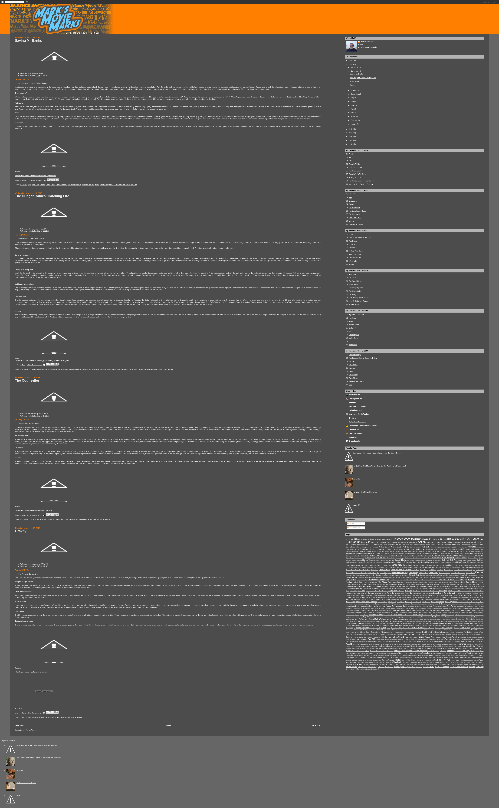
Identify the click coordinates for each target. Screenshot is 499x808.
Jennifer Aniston (401, 597)
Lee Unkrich (476, 612)
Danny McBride (435, 567)
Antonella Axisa (452, 549)
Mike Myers (443, 625)
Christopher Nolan (410, 562)
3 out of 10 (436, 539)
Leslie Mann (397, 615)
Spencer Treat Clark (439, 653)
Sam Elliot (363, 648)
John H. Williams (382, 602)
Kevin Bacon (428, 610)
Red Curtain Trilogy (439, 639)
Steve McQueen (416, 655)
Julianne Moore (432, 606)
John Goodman (371, 602)
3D (33, 717)
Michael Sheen (357, 625)
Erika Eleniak (407, 579)
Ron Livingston (356, 646)
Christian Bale (462, 560)
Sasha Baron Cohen (476, 648)
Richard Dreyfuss (390, 641)
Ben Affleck (452, 551)
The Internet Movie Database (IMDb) (363, 426)
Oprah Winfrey (354, 632)
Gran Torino (353, 365)
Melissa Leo (463, 621)
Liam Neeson (417, 615)
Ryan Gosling (457, 646)
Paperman (408, 632)
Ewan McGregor (456, 579)
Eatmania (352, 403)
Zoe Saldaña (355, 669)
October (354, 90)
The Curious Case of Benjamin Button (363, 358)
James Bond (391, 593)
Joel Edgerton (445, 599)
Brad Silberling (365, 555)
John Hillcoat (401, 602)
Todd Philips (356, 662)
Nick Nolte (364, 630)
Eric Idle (392, 579)
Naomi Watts (399, 628)
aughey (398, 551)
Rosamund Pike (375, 646)
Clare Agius (476, 562)
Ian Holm (423, 588)
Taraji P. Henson (414, 657)
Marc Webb (445, 617)
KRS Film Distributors (357, 406)
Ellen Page (418, 577)
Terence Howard (448, 657)
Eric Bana (385, 579)
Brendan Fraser (396, 555)
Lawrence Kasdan (459, 612)
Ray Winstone (394, 639)
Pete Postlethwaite (431, 634)
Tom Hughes (430, 662)
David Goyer (359, 570)
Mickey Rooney (422, 625)
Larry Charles (427, 612)
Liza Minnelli (450, 615)
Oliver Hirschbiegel (464, 630)
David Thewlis (396, 570)
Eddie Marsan (433, 575)
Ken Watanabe (406, 610)
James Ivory (460, 593)
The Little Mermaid (375, 660)
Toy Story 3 (353, 295)
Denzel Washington (469, 570)
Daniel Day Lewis (382, 567)
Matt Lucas (366, 621)
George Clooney (66, 717)
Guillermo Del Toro (456, 584)
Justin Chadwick (362, 608)
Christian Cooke (471, 560)
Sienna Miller (382, 653)
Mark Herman (350, 619)
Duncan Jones (365, 575)
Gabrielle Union (423, 582)
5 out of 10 (27, 519)
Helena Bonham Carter (454, 586)
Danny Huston (424, 567)
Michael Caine (398, 623)
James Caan (400, 593)
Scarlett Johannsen (358, 651)
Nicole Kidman (392, 630)
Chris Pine (453, 560)
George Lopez (356, 584)
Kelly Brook (378, 610)
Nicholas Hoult (465, 628)
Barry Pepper (432, 551)
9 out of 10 (365, 542)
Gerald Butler (397, 584)
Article (374, 551)
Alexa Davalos (414, 544)
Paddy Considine (399, 632)
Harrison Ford (394, 586)
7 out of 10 (477, 538)
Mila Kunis (459, 625)
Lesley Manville (388, 615)
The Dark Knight (355, 355)
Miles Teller (466, 625)
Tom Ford (381, 662)
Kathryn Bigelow (462, 608)
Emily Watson (456, 577)
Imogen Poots (466, 588)
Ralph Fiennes (362, 639)
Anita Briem (480, 547)
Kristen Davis (398, 612)
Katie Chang (480, 608)
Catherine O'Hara (473, 558)
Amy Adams (356, 547)
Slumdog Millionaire (356, 381)
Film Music (382, 582)
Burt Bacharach (359, 558)
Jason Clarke (402, 595)
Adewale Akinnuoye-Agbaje (464, 542)
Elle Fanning (402, 577)
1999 (380, 539)
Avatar (351, 321)
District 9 (352, 328)
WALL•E (352, 361)
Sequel (150, 369)
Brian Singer (425, 555)
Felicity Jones (358, 582)
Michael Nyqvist (458, 623)
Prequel (427, 637)
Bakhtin (410, 551)
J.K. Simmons (400, 591)
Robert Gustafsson (374, 644)
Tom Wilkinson (440, 662)
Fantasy (349, 582)
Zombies (363, 669)
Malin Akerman (422, 617)
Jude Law (395, 606)
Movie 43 (356, 505)
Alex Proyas (405, 544)
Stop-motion (454, 655)
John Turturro (382, 604)
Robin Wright (445, 644)
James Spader (355, 595)
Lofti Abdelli (458, 615)
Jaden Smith (350, 593)
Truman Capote (368, 664)
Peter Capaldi (449, 634)
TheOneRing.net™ (356, 433)
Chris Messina (437, 560)
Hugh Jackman (381, 588)
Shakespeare (475, 651)
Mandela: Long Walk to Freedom (361, 184)
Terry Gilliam (466, 657)
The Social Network (356, 281)
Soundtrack (427, 653)
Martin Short (434, 619)
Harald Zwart (385, 586)
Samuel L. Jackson (423, 648)
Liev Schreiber (426, 615)
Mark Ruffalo (359, 619)
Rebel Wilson (423, 639)
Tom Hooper (422, 662)
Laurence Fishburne (448, 612)
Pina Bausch (413, 637)
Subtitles (472, 655)
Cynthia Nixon (478, 565)
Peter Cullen (465, 634)
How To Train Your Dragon (358, 301)
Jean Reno (355, 597)
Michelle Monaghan (374, 625)
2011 (351, 133)
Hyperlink (409, 588)
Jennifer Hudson (422, 597)
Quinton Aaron (463, 637)
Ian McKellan (431, 588)
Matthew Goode (383, 621)
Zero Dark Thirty (355, 218)
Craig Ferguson (430, 565)
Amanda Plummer (43, 369)
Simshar (410, 653)
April (352, 113)
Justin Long (376, 608)
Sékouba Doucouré (433, 651)
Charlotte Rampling (380, 560)
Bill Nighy (444, 553)
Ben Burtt (469, 551)
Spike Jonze (448, 653)
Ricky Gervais (412, 641)
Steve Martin (406, 655)
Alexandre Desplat (424, 544)
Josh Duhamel (364, 606)
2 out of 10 (385, 539)
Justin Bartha (353, 608)
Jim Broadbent (376, 599)
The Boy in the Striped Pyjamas (365, 492)
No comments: (37, 180)
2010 (351, 137)
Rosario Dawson (387, 646)
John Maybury (471, 602)
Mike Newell (451, 625)
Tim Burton (411, 660)
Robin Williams (436, 644)
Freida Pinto (403, 582)
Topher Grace (474, 662)
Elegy (351, 371)
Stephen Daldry (358, 655)
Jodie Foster (428, 599)
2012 (351, 129)
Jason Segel (444, 595)
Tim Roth (447, 660)
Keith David (371, 610)
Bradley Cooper (375, 555)
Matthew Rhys (411, 621)
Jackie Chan (442, 591)
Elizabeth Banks (68, 369)
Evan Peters (434, 579)
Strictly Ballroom (463, 655)
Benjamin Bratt (399, 553)
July (352, 102)
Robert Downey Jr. (352, 644)
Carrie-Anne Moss (410, 558)
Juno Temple (474, 606)
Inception (352, 274)
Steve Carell (397, 655)
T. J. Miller (400, 657)
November (355, 71)
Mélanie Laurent (454, 621)
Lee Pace (469, 612)
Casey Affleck (437, 558)
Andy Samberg (416, 547)
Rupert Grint (420, 646)
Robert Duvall (364, 644)
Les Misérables (354, 208)
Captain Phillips (354, 164)
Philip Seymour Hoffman (135, 369)
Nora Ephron (440, 630)
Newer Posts (20, 725)
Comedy (42, 184)
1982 (369, 539)
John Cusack (360, 602)
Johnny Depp (410, 604)
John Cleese (350, 602)
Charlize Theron (368, 560)
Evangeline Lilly (444, 579)
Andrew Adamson (373, 547)
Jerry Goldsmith (464, 597)
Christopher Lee (370, 562)
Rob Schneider (455, 641)
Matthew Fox (374, 621)
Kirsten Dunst (362, 612)
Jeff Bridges (363, 597)
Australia (352, 368)
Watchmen (353, 345)
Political (421, 637)
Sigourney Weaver (392, 653)
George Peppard (377, 584)
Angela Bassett (441, 547)
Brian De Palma (407, 555)
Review (474, 639)
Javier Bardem (73, 519)
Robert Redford (393, 644)
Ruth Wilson (118, 184)
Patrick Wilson (459, 632)
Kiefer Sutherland (466, 610)
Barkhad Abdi (423, 551)
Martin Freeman (392, 619)
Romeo (469, 644)
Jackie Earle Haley (454, 591)
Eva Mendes (426, 579)
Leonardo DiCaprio (376, 615)
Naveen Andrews (429, 628)
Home (168, 725)
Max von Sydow (435, 621)
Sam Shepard (398, 648)
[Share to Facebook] (55, 179)
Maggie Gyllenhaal (402, 617)
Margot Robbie (453, 617)
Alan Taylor (379, 544)
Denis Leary (440, 570)
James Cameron (411, 593)
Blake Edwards (479, 553)
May (352, 109)
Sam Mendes (370, 648)
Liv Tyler (444, 615)
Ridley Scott (106, 519)
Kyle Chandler (418, 612)
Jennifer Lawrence (89, 369)
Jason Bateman (391, 595)
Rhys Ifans (480, 639)
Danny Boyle (404, 567)
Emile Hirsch (427, 577)
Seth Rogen (466, 651)
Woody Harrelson (168, 369)
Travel (481, 662)
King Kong (354, 612)
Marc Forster (435, 617)
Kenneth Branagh (418, 610)
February (354, 120)
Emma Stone (466, 577)
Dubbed (358, 575)
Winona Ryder (399, 667)
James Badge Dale (380, 593)
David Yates (405, 570)
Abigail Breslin (402, 542)
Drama (53, 184)
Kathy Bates (472, 608)
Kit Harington (371, 612)
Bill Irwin (429, 553)
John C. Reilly (472, 599)
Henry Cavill (467, 586)
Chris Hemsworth (427, 560)
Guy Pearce (476, 584)
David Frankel (475, 567)
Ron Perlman (365, 646)
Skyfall (351, 204)
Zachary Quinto (474, 667)
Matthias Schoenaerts (422, 621)
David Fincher (466, 567)
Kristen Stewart (407, 612)
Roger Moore (453, 644)
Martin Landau (403, 619)
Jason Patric (411, 595)
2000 (390, 539)
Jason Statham (453, 595)
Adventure (477, 542)
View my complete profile (367, 47)
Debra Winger (424, 570)
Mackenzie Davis (381, 617)
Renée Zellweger (466, 639)
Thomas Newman (388, 660)
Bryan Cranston (478, 555)
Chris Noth (445, 560)
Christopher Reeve (439, 562)
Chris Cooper (410, 560)
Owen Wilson (381, 632)
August (353, 98)
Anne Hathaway (386, 549)
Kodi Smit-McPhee (380, 612)
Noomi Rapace (430, 630)
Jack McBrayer (425, 591)
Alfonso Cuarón (44, 717)
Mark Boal (480, 617)
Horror (353, 588)
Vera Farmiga (389, 664)
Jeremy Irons (445, 597)
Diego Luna (380, 573)
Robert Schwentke (404, 644)
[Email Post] (44, 180)
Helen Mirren (441, 586)
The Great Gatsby (355, 171)
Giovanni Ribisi (427, 584)
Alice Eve (452, 544)
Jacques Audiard (466, 591)
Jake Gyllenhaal (368, 593)
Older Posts (316, 725)
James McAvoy (469, 593)
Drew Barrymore (351, 575)
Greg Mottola (447, 584)
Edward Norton (473, 575)
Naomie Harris (407, 628)
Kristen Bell (389, 612)
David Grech (366, 570)
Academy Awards (412, 542)
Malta (429, 617)
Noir (424, 630)
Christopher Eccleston (357, 562)
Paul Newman (368, 634)
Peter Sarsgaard (358, 637)
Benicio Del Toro (390, 553)
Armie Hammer (475, 549)
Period (111, 184)
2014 (351, 61)
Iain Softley (416, 588)
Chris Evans (418, 560)
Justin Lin (370, 608)
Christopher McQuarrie (395, 562)
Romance (462, 644)
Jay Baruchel (474, 595)
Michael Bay (388, 623)
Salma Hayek (355, 648)
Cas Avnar (428, 558)
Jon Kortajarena (429, 604)
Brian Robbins (416, 555)
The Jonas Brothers (363, 660)
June (353, 105)
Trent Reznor (350, 664)
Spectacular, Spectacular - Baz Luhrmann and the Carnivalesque (377, 453)
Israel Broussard (371, 591)
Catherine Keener (460, 558)
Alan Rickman (371, 544)
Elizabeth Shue (393, 577)
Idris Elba (448, 588)
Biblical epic (415, 553)
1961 (358, 539)
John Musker (350, 604)
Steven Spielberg (435, 655)
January (354, 124)
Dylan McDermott (403, 575)
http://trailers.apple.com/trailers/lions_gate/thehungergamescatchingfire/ (42, 360)
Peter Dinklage (474, 634)
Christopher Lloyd (381, 562)
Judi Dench (403, 606)
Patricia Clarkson (438, 632)
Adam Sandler (442, 542)
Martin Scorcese (414, 619)
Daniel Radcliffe (393, 567)
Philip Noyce (376, 637)
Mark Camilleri (367, 41)
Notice (446, 630)
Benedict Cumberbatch (376, 553)
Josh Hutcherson (101, 369)
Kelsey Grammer (387, 610)
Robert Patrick (384, 644)
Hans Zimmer (376, 586)
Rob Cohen (429, 641)
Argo (350, 198)
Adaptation (34, 369)
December (355, 67)
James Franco (438, 593)
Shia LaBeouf (373, 653)
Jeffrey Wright (77, 369)
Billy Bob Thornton (453, 553)
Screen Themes (401, 651)
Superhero (480, 655)
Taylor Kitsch (431, 657)
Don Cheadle (433, 573)
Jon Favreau (419, 604)
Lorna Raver (470, 615)
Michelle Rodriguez (389, 625)
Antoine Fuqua (433, 549)
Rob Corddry (438, 641)
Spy (458, 653)
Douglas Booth (470, 573)
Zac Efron (445, 667)
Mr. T (378, 628)
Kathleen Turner (451, 608)
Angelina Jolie (451, 547)
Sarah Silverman (463, 648)
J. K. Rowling (383, 591)
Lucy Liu (348, 617)
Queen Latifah (441, 637)
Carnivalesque (400, 558)
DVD (383, 575)
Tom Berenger (365, 662)
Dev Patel (349, 573)
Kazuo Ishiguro (350, 610)
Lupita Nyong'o (356, 617)
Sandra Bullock (77, 717)
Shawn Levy (364, 653)
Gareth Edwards (440, 582)
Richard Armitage (358, 641)
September (355, 94)
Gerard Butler (406, 584)
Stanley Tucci (157, 369)
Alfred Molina (445, 544)
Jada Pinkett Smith (477, 591)
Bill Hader (423, 553)
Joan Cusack (419, 599)
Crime (61, 519)
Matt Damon (358, 621)
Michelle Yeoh (413, 625)
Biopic (29, 184)
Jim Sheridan (395, 599)
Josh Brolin (355, 606)
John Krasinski (416, 602)
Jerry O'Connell (474, 597)
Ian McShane (440, 588)
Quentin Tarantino (452, 637)
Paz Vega (397, 634)
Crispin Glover (458, 565)
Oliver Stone (475, 630)
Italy (377, 591)
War (439, 664)
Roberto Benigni (427, 644)
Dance (355, 567)
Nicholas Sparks (476, 628)
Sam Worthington (409, 648)
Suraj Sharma (350, 657)
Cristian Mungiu (468, 565)
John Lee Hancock (88, 184)
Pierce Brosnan (403, 637)
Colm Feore (387, 565)
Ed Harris (58, 717)
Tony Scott (467, 662)
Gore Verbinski (438, 584)
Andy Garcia (407, 547)
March (353, 116)
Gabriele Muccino (412, 582)
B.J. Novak (23, 184)
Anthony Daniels (398, 549)
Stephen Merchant (378, 655)
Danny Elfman (413, 568)
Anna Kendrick (365, 549)
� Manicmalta (354, 441)
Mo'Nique (352, 628)
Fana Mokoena (479, 579)
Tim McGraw (419, 660)
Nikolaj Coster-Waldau (415, 630)
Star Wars (474, 653)
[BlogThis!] (50, 179)
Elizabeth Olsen (383, 577)
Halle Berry (367, 586)
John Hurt (408, 602)
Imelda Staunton (457, 588)
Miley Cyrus (475, 625)
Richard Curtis (379, 641)
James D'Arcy (421, 593)
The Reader (353, 375)
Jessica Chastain (360, 599)
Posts (351, 524)
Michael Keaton (448, 623)
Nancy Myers (391, 628)
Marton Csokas (450, 619)
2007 (394, 539)
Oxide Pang (389, 632)
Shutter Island (354, 305)
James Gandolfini (450, 593)
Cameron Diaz (41, 519)
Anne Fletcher (375, 549)
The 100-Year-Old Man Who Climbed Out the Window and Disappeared (379, 466)
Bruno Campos (467, 555)
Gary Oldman (449, 582)
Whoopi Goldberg (462, 664)
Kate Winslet (422, 608)
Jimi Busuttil (411, 599)
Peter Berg (440, 634)
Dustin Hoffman (376, 575)
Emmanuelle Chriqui (363, 579)
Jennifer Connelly (411, 597)
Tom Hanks (126, 184)
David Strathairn (384, 570)
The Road (352, 318)
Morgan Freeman (362, 628)
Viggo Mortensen (401, 664)
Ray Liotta (379, 639)
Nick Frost (357, 630)
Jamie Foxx (365, 595)
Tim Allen (404, 660)
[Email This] (48, 179)
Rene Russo (456, 639)
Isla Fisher (361, 591)
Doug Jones (461, 573)
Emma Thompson (61, 184)
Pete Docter (421, 634)
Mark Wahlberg (380, 619)
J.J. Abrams (392, 591)
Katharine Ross (431, 608)
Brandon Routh (386, 555)
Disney (48, 184)
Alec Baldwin (397, 544)
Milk (350, 385)
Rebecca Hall (415, 639)
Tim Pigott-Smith (429, 660)
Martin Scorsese (424, 619)
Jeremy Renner (455, 597)
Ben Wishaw (364, 553)
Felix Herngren (368, 582)
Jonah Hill (438, 604)
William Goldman (362, 667)
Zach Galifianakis (462, 667)
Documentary (413, 573)
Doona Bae (454, 573)
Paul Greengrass (358, 634)
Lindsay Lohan (435, 615)
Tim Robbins (438, 660)
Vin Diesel (410, 664)
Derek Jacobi (479, 570)
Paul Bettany (468, 632)
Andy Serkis (426, 547)
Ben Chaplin (476, 551)
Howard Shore (361, 589)
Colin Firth (380, 565)
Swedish (369, 657)
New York (456, 628)
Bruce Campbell (435, 555)
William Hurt (381, 667)
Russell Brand (429, 646)
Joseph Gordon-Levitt (471, 604)
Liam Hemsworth (122, 369)
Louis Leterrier (479, 615)
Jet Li (368, 599)
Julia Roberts (412, 606)
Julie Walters (451, 606)
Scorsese (373, 651)
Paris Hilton (418, 632)
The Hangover (354, 335)
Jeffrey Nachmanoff (381, 597)
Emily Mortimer (446, 577)
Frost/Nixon (353, 378)
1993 (376, 539)
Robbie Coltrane (466, 641)
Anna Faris (349, 549)
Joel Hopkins (454, 599)
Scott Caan (379, 651)
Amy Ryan (364, 547)
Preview (434, 637)
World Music (426, 667)
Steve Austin (388, 655)
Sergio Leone (457, 651)
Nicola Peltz (372, 630)
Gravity (20, 531)
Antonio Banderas (463, 549)
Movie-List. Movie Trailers (359, 414)
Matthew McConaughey (398, 621)
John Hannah (392, 602)
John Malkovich (462, 602)
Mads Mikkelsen (391, 617)
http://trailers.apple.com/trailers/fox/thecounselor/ (33, 510)
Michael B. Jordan (378, 623)
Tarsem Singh (423, 657)
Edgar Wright (464, 575)
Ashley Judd (380, 551)
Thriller (398, 660)
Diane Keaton (356, 573)
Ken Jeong (396, 610)
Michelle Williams (402, 625)
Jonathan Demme (447, 604)
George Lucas (366, 584)
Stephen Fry (368, 655)
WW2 (432, 667)
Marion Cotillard (471, 617)
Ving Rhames (418, 664)
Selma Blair (443, 651)
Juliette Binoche (465, 606)
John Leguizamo (451, 602)
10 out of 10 (23, 717)
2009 (351, 140)
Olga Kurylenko (453, 630)
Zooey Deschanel (372, 669)
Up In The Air (354, 338)
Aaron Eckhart (376, 542)
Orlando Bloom (365, 632)
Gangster (431, 582)
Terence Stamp (458, 657)
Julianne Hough (421, 606)
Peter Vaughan (367, 637)
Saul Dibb (349, 651)
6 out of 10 (464, 539)
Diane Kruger (365, 573)
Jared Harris (381, 595)
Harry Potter (401, 586)
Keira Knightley (360, 610)
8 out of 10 (27, 369)
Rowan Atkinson (410, 646)
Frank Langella (393, 582)
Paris (412, 632)
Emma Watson (351, 579)
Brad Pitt (34, 519)
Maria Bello (462, 617)
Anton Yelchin (442, 549)
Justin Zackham (405, 608)
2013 (21, 369)
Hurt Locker (401, 588)
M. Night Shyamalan (368, 617)
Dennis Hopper (448, 570)
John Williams (392, 604)
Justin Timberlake (395, 608)
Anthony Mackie (422, 549)
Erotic (413, 579)
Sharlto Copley (355, 653)
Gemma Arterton (459, 582)
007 (347, 539)
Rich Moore (349, 641)
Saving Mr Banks (28, 40)
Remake (448, 639)
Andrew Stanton (396, 547)
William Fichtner (351, 667)
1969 (362, 539)
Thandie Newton (476, 657)
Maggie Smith (412, 617)
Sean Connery (413, 651)
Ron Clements (475, 644)
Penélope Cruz (97, 519)
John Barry (462, 599)
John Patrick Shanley (360, 604)
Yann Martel (438, 667)
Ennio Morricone (375, 580)
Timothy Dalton (455, 660)
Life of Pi (352, 194)
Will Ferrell (472, 664)
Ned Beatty (438, 628)
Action (36, 717)
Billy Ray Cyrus (464, 553)
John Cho (481, 599)
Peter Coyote (457, 634)
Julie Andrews (442, 606)
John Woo (402, 604)
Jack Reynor (434, 591)
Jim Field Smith (385, 599)
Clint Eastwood (354, 565)
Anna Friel (356, 549)
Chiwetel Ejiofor (400, 560)
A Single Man (354, 325)
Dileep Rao (387, 573)
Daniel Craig (371, 568)
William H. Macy (372, 667)
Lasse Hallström (436, 612)
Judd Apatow (386, 606)
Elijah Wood (362, 577)
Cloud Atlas (353, 201)
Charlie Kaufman (357, 560)
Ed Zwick (426, 575)
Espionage (418, 579)
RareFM (371, 639)
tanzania (406, 657)
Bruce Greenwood (447, 555)
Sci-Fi (146, 369)
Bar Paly (416, 551)
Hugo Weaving (392, 588)
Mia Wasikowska (367, 623)
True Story (133, 184)
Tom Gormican (389, 662)
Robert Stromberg (416, 644)
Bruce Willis (458, 555)
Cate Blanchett (448, 558)
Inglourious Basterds (356, 315)
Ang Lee (433, 547)
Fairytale (464, 579)
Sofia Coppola (417, 653)
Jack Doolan (417, 591)
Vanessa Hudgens (378, 664)
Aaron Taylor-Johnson (389, 542)
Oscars (373, 632)
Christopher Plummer (425, 562)
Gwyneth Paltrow (356, 586)
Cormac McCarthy (53, 519)
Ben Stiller (356, 553)
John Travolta (372, 604)
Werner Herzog (445, 664)
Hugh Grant (371, 588)
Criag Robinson (441, 565)
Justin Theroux (385, 608)
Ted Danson (439, 657)
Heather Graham (430, 586)
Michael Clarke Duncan (420, 623)
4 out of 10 (446, 539)
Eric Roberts (399, 579)
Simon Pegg (402, 653)
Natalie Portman (418, 628)
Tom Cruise (374, 662)
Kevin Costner (438, 610)
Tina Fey (476, 660)
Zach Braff (453, 667)
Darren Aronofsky (455, 567)
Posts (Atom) (30, 730)
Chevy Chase (390, 560)
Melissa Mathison (473, 621)
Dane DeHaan (362, 567)
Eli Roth (355, 577)
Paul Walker (389, 634)
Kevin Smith (446, 610)
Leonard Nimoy (364, 615)
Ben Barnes (461, 551)
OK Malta (352, 418)
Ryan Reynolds (466, 646)
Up (350, 341)
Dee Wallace (432, 570)
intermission (475, 588)
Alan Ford (362, 544)
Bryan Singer (350, 558)
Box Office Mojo (355, 395)
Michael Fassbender (85, 519)
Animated (472, 547)
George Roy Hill (387, 584)
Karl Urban (414, 608)
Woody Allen (408, 667)
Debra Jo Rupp (414, 570)
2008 (351, 144)
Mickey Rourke (433, 625)
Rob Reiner (447, 641)
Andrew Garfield (384, 547)
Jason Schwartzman (74, 184)
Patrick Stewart (449, 632)
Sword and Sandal (378, 657)
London (464, 615)
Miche (365, 625)
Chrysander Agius (450, 562)
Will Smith (479, 664)
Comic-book (407, 565)
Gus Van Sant (467, 584)
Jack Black (409, 591)
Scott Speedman (388, 651)
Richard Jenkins (402, 641)
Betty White (408, 553)
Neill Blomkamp (447, 628)
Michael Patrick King (471, 623)
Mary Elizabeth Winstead (471, 619)
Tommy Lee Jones (450, 662)
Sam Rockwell (388, 648)
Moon (351, 331)
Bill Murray (436, 553)
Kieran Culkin (476, 610)
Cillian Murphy (461, 562)
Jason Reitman (420, 595)
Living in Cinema (355, 410)
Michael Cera (408, 623)
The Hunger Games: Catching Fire (42, 196)
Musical (97, 184)
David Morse (374, 570)
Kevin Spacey (455, 610)
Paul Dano (476, 632)
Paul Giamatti (104, 184)
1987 (373, 539)
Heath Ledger (419, 586)
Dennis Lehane (458, 570)
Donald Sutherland (56, 369)
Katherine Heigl (441, 608)
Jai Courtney (358, 593)
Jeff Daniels (371, 597)
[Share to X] (53, 179)
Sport (455, 653)
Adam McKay (431, 542)
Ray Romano (386, 639)
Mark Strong (369, 619)
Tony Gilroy (460, 662)
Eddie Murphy (443, 575)
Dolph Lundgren (423, 573)
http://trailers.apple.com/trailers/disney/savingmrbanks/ (35, 176)
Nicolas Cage (381, 630)
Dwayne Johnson (391, 575)
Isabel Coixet (354, 591)
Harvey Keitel (410, 586)
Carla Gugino (391, 558)
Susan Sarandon (360, 657)
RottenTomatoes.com (357, 422)
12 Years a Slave (355, 167)
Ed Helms (419, 575)
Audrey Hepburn (390, 551)
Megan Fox (445, 621)
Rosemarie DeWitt (398, 646)
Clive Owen (364, 565)
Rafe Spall (353, 639)
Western (454, 664)
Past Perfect (427, 632)
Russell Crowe (439, 646)
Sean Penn (423, 651)
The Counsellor (27, 380)
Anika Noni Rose (462, 547)
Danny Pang (445, 567)
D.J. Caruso (349, 567)
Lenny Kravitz (111, 369)
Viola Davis (425, 664)
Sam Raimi (379, 648)
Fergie (375, 582)
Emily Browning (437, 577)
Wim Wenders (389, 667)
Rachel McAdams (473, 637)
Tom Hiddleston (414, 662)
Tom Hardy (406, 662)
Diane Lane (372, 573)
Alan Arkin (355, 544)
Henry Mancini (475, 586)
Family (471, 579)
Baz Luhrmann (442, 551)
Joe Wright (436, 599)
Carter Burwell (420, 558)
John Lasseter (426, 602)
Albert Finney (387, 544)
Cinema (470, 562)
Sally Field (476, 646)
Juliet (458, 606)
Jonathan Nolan (458, 604)
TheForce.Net (354, 430)
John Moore (480, 602)
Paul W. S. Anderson (379, 634)
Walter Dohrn (433, 664)
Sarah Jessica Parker (450, 648)
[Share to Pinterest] (58, 179)
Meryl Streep (357, 623)
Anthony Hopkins (410, 549)
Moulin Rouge (372, 628)
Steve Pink (424, 655)
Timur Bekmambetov (466, 660)
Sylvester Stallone (390, 657)
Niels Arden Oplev (403, 630)
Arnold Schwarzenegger (363, 551)
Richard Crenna (369, 641)
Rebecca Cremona (404, 639)
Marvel (458, 619)
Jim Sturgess (403, 599)
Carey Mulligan (381, 558)
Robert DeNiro (478, 641)
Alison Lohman (461, 544)
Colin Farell (35, 184)
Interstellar (357, 479)
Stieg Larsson (446, 655)
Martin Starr (441, 619)
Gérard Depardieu (416, 584)
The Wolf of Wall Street (357, 174)
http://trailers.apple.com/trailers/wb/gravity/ (31, 672)
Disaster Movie (397, 573)
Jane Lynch (373, 595)
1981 (365, 539)
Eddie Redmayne (454, 575)
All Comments (354, 528)
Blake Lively (349, 555)
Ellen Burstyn (410, 577)
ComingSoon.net (355, 399)
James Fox (429, 593)
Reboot (430, 639)
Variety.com (353, 437)
